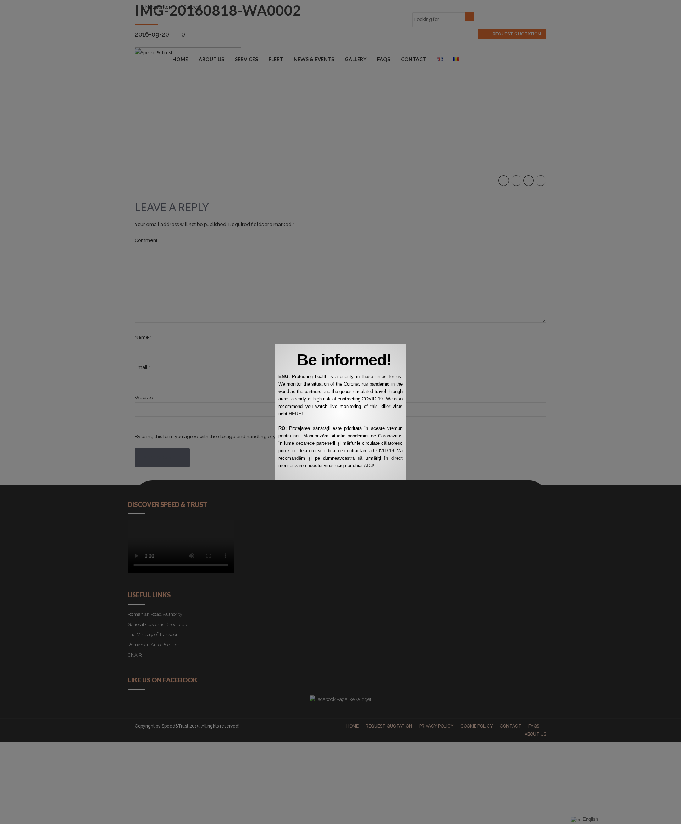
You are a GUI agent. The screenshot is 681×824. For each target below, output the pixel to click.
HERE (295, 413)
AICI (368, 465)
